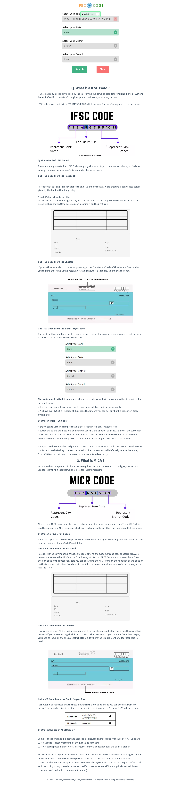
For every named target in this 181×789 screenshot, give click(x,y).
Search (79, 69)
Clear (102, 69)
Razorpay (130, 779)
